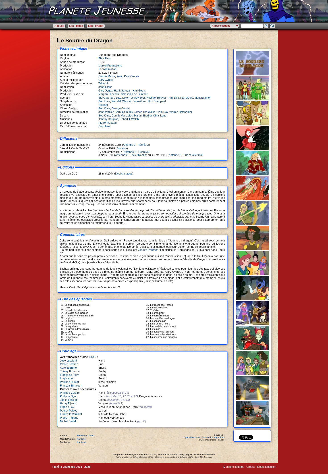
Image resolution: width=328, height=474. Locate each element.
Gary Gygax (105, 79)
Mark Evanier (203, 97)
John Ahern (140, 101)
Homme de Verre (85, 435)
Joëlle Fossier (68, 399)
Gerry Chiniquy (124, 112)
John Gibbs (105, 87)
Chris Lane (159, 115)
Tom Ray (163, 112)
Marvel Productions (110, 65)
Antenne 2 (129, 144)
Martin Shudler (143, 115)
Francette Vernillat (71, 414)
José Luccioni (68, 360)
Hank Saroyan (122, 90)
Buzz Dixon (122, 97)
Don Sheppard (157, 101)
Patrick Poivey (68, 410)
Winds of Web (231, 470)
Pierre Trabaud (107, 122)
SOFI (92, 357)
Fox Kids (121, 148)
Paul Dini (173, 97)
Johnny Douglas (108, 119)
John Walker (105, 112)
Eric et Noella (138, 155)
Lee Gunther (139, 94)
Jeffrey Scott (138, 97)
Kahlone (81, 439)
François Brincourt (71, 385)
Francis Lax (67, 407)
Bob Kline (104, 101)
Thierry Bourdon (70, 371)
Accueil (59, 25)
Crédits (250, 466)
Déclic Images (123, 173)
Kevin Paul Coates (127, 76)
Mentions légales (233, 466)
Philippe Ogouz (69, 396)
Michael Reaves (156, 97)
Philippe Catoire (70, 392)
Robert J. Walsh (129, 119)
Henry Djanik (68, 403)
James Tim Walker (145, 112)
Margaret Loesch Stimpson (114, 94)
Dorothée (104, 126)
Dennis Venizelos (122, 115)
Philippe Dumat (69, 382)
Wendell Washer (121, 101)
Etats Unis (104, 58)
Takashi (103, 83)
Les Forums (95, 25)
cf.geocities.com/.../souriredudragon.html (203, 437)
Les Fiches (76, 25)
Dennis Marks (106, 76)
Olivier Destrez (69, 364)
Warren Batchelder (180, 112)
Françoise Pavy (69, 374)
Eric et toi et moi (193, 155)
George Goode (121, 108)
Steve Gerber (106, 97)
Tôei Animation (107, 69)
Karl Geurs (139, 90)
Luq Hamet (66, 378)
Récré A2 (143, 144)
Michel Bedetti (68, 421)
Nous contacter (266, 466)
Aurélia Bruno (68, 367)
